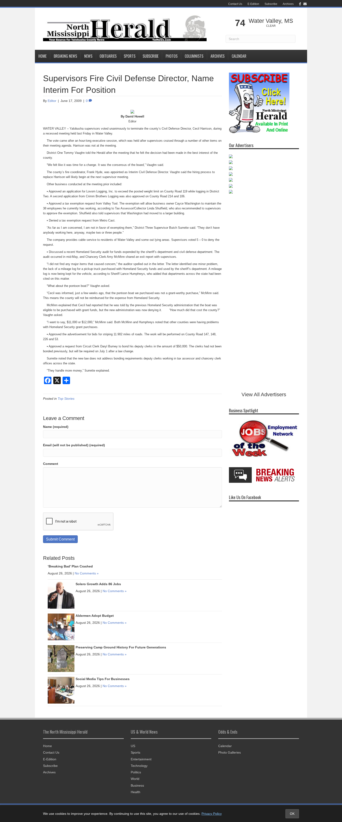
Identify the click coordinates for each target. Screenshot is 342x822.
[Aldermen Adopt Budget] (61, 626)
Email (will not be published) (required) (74, 445)
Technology (139, 766)
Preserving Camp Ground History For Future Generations (121, 647)
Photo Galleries (229, 752)
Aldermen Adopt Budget (95, 615)
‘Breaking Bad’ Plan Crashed (70, 566)
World (135, 779)
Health (135, 792)
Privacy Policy (211, 813)
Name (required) (55, 427)
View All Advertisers (263, 394)
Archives (288, 4)
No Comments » (87, 573)
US (133, 746)
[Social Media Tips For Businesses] (61, 690)
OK (292, 813)
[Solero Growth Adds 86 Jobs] (61, 595)
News (88, 56)
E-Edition (253, 4)
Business (137, 785)
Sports (129, 56)
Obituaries (108, 56)
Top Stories (66, 398)
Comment (50, 464)
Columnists (194, 56)
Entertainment (141, 759)
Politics (136, 772)
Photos (172, 56)
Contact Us (235, 4)
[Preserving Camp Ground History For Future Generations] (61, 658)
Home (42, 56)
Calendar (239, 56)
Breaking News (65, 56)
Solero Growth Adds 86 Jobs (98, 584)
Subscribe (271, 4)
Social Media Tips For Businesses (103, 679)
